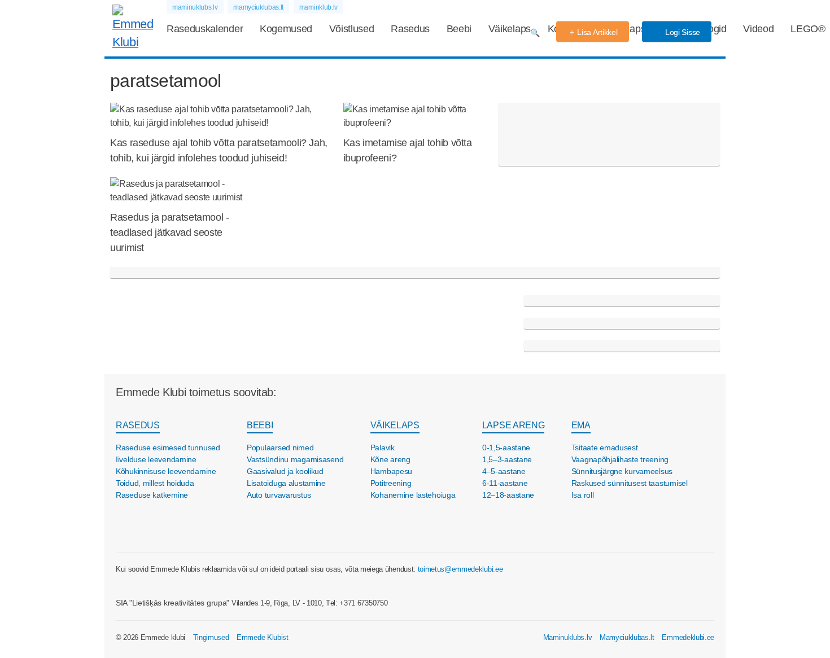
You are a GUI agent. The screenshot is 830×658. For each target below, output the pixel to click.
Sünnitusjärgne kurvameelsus (621, 471)
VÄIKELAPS (395, 425)
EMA (581, 425)
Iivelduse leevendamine (156, 459)
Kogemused (286, 28)
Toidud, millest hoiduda (155, 483)
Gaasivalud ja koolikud (285, 471)
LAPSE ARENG (513, 425)
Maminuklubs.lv (567, 637)
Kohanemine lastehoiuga (413, 494)
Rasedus (410, 28)
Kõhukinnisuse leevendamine (166, 471)
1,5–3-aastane (507, 459)
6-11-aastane (505, 483)
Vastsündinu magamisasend (295, 459)
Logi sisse (681, 32)
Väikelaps (509, 28)
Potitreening (391, 483)
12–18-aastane (508, 494)
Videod (758, 28)
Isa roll (582, 494)
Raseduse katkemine (152, 494)
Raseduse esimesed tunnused (168, 447)
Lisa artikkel (597, 32)
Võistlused (351, 28)
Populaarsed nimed (280, 447)
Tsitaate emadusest (604, 447)
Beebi (459, 28)
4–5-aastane (504, 471)
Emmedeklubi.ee (688, 637)
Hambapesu (391, 471)
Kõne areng (390, 459)
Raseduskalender (205, 28)
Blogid (713, 28)
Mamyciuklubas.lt (627, 637)
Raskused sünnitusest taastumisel (629, 483)
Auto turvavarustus (279, 494)
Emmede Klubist (263, 637)
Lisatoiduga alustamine (286, 483)
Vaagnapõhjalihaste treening (620, 459)
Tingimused (211, 637)
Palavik (382, 447)
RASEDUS (138, 425)
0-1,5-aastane (506, 447)
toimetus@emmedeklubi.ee (460, 569)
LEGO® (807, 28)
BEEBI (260, 425)
